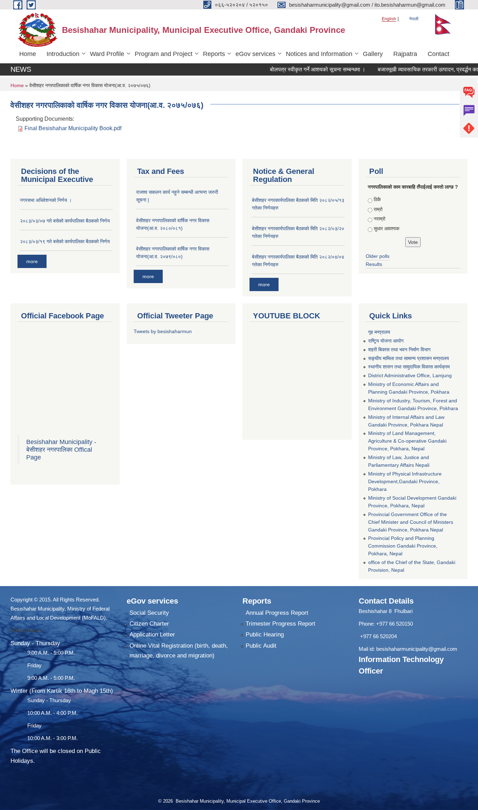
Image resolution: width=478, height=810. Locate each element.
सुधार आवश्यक (386, 228)
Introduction (63, 53)
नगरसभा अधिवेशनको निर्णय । (46, 200)
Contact (438, 53)
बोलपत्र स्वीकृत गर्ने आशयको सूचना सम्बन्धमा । (303, 69)
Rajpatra (405, 53)
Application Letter (152, 634)
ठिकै (377, 199)
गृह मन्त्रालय (379, 332)
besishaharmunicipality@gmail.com (416, 649)
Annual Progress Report (277, 613)
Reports (214, 53)
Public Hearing (265, 634)
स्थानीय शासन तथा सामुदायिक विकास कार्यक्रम (409, 366)
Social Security (149, 613)
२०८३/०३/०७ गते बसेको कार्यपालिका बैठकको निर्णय (65, 221)
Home (27, 53)
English (389, 18)
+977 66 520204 (378, 636)
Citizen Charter (149, 623)
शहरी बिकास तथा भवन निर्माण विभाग (399, 349)
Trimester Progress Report (280, 623)
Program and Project (163, 53)
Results (374, 264)
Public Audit (261, 645)
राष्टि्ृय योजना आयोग (385, 341)
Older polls (377, 256)
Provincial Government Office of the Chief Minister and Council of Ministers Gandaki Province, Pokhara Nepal (410, 522)
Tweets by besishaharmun (163, 331)
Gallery (373, 53)
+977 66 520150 (394, 624)
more (32, 261)
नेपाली (414, 18)
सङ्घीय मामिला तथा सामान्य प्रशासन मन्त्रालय (408, 358)
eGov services (255, 53)
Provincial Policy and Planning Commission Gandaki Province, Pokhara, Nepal (402, 545)
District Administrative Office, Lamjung (410, 375)
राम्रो (378, 209)
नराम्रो (379, 218)
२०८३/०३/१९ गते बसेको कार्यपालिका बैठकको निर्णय (65, 241)
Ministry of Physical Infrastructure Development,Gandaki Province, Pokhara (405, 481)
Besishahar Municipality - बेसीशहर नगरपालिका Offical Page (61, 449)
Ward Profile (107, 53)
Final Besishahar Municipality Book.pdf (72, 128)
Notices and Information (319, 53)
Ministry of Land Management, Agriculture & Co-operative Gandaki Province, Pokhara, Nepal (407, 440)
